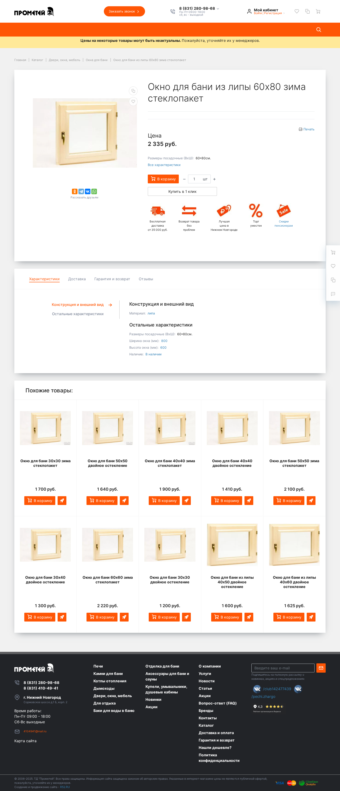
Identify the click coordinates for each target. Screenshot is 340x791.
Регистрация (273, 13)
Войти (258, 13)
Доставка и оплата (212, 29)
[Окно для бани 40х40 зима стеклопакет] (169, 428)
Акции (154, 29)
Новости (112, 29)
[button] (199, 8)
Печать (309, 129)
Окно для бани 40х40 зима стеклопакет (170, 463)
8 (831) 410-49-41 (41, 688)
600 (163, 347)
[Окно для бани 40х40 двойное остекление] (232, 428)
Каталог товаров (34, 29)
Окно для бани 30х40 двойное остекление (45, 579)
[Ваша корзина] (318, 11)
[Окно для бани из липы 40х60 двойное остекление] (294, 545)
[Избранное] (297, 11)
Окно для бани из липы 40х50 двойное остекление (232, 582)
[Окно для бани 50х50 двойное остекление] (107, 428)
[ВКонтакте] (87, 191)
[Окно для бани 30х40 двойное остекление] (45, 545)
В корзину (43, 500)
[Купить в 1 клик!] (62, 500)
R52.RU (65, 787)
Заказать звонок (122, 11)
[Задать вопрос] (333, 294)
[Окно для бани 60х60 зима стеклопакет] (107, 545)
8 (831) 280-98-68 (197, 8)
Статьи (134, 29)
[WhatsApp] (94, 191)
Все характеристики (164, 165)
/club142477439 (277, 688)
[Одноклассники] (74, 191)
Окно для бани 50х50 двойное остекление (107, 463)
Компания (66, 29)
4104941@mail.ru (35, 731)
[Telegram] (81, 191)
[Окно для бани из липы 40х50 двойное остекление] (232, 545)
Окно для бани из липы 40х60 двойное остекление (294, 582)
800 (164, 341)
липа (151, 313)
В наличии (153, 354)
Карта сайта (25, 741)
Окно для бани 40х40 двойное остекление (232, 463)
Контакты (177, 29)
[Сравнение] (307, 11)
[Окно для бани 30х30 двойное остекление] (169, 545)
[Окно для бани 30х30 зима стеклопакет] (45, 428)
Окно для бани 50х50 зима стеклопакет (294, 463)
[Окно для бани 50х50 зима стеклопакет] (294, 428)
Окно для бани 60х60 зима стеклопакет (108, 579)
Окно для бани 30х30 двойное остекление (170, 579)
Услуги (89, 29)
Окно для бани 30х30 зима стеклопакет (45, 463)
